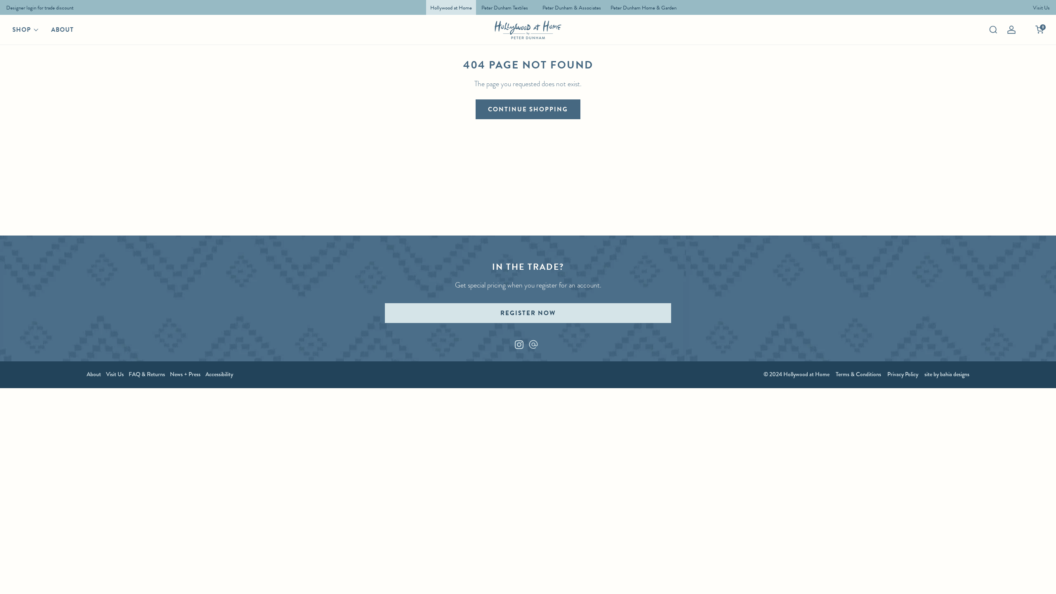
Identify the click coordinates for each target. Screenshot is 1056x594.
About (62, 29)
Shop (21, 29)
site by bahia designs (946, 374)
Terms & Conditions (858, 374)
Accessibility (219, 374)
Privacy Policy (902, 374)
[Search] (993, 30)
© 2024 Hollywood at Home (797, 374)
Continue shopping (528, 109)
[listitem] (37, 7)
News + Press (185, 374)
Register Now (528, 313)
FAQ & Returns (147, 374)
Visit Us (115, 374)
